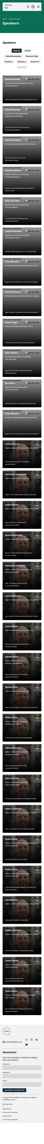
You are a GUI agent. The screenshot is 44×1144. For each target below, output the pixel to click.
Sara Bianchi (11, 900)
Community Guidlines (10, 1120)
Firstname (6, 1064)
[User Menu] (33, 6)
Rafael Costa (11, 869)
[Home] (9, 6)
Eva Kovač (10, 383)
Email (5, 1080)
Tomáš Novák (12, 960)
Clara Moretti (12, 261)
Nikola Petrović (13, 748)
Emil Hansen (11, 352)
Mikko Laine (11, 717)
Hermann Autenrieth (16, 474)
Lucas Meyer (11, 626)
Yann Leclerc (11, 991)
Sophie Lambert (13, 930)
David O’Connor (13, 292)
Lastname (6, 1072)
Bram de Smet (12, 200)
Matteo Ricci (11, 687)
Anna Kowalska (13, 140)
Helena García (12, 444)
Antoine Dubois (13, 170)
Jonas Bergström (13, 535)
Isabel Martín (12, 504)
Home (5, 19)
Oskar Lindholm (13, 808)
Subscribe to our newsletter (14, 1090)
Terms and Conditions (10, 1112)
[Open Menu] (38, 7)
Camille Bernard (13, 231)
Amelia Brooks (12, 79)
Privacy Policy (7, 1116)
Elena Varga (11, 322)
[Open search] (28, 6)
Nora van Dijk (12, 778)
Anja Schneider (12, 109)
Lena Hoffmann (13, 596)
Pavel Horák (11, 839)
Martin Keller (12, 656)
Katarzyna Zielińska (15, 565)
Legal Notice (7, 1109)
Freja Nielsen (12, 413)
